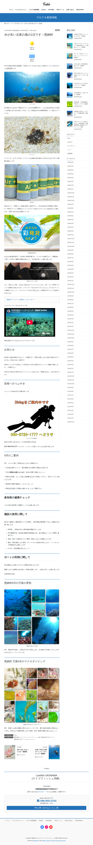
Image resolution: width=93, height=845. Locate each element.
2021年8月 (70, 391)
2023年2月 (70, 322)
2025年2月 (70, 231)
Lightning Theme (46, 840)
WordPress (36, 840)
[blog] (9, 752)
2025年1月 (70, 235)
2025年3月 (70, 227)
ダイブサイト (71, 146)
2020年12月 (70, 422)
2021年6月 (70, 399)
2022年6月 (70, 353)
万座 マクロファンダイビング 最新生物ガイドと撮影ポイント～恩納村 (81, 45)
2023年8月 (70, 299)
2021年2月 (70, 414)
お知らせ (69, 142)
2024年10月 (70, 246)
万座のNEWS (79, 820)
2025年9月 (70, 204)
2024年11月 (70, 242)
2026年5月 (70, 174)
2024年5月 (70, 265)
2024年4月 (70, 269)
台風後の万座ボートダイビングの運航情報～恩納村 (81, 113)
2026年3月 (70, 181)
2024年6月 (70, 261)
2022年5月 (70, 357)
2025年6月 (70, 216)
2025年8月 (70, 208)
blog (57, 30)
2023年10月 (70, 292)
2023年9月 (70, 296)
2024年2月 (70, 277)
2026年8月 (70, 162)
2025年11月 (70, 196)
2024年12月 (70, 238)
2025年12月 (70, 193)
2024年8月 (70, 254)
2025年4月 (70, 223)
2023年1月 (70, 326)
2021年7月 (70, 395)
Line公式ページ (42, 792)
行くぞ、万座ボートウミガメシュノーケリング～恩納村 (81, 55)
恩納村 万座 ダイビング (49, 737)
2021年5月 (70, 402)
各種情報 (69, 153)
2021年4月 (70, 406)
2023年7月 (70, 303)
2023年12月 (70, 284)
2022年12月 (70, 330)
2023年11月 (70, 288)
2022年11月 (70, 334)
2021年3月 (70, 410)
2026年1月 (70, 189)
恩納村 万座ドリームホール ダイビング (25, 739)
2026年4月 (70, 177)
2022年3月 (70, 364)
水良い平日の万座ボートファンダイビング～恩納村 (41, 752)
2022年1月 (70, 372)
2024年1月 (70, 280)
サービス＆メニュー (18, 820)
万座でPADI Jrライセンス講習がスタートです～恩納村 (81, 75)
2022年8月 (70, 345)
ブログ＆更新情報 (31, 820)
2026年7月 (70, 166)
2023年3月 (70, 319)
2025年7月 (70, 212)
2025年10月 (70, 200)
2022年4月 (70, 360)
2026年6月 (70, 170)
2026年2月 (70, 185)
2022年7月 (70, 349)
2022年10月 (70, 338)
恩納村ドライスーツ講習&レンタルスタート (21, 299)
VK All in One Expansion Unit (58, 840)
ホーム (7, 820)
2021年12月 (70, 376)
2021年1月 (70, 418)
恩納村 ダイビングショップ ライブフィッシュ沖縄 (28, 737)
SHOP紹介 (49, 820)
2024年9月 (70, 250)
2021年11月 (70, 380)
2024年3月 (70, 273)
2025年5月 (70, 219)
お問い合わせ (68, 820)
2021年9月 (70, 387)
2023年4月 (70, 315)
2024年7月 (70, 257)
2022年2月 (70, 368)
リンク (69, 149)
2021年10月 (70, 383)
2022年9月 (70, 341)
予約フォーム (58, 820)
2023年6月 (70, 307)
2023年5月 (70, 311)
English (41, 820)
